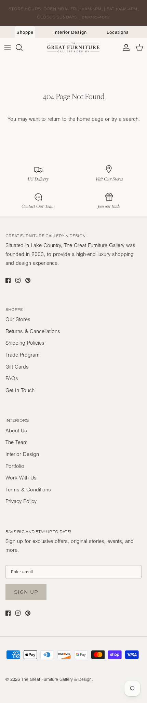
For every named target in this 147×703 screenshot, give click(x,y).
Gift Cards (17, 367)
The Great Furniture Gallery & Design (56, 679)
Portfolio (14, 466)
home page (90, 119)
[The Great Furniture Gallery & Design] (73, 47)
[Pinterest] (27, 280)
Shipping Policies (24, 343)
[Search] (22, 47)
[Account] (124, 47)
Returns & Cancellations (32, 331)
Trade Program (22, 355)
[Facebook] (8, 280)
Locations (118, 32)
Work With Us (21, 478)
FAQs (11, 378)
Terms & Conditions (28, 490)
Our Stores (17, 319)
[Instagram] (18, 280)
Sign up (26, 592)
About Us (16, 431)
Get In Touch (20, 390)
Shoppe (25, 32)
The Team (16, 442)
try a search (124, 119)
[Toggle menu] (7, 47)
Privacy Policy (21, 501)
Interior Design (70, 32)
